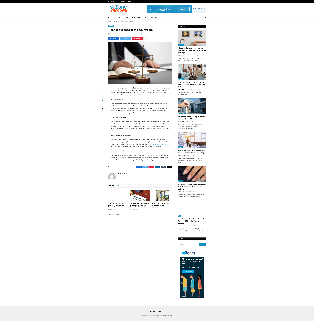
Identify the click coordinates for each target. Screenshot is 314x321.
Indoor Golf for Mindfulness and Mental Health (161, 204)
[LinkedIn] (102, 100)
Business (180, 79)
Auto (114, 17)
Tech (119, 17)
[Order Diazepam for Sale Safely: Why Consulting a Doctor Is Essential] (118, 195)
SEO (179, 215)
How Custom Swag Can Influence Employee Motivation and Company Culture (191, 84)
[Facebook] (102, 92)
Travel (146, 17)
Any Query (123, 1)
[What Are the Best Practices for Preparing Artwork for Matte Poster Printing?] (192, 38)
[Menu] (109, 17)
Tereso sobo (182, 55)
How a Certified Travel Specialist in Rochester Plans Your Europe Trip (191, 152)
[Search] (205, 17)
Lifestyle (180, 44)
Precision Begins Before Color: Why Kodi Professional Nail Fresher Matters (192, 187)
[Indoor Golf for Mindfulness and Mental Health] (162, 195)
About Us (130, 1)
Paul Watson (182, 155)
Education (153, 17)
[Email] (102, 109)
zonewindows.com (167, 315)
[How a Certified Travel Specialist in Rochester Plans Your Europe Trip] (192, 140)
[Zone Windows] (119, 9)
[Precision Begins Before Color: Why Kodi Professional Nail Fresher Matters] (192, 174)
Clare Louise (182, 225)
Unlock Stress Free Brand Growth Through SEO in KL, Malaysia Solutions (191, 221)
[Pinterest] (102, 104)
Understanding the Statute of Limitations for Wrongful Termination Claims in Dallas (139, 205)
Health (126, 17)
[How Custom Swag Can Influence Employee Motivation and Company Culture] (192, 72)
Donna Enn (181, 121)
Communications (136, 17)
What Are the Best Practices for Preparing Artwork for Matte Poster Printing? (192, 50)
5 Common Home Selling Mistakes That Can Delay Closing (191, 118)
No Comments (136, 34)
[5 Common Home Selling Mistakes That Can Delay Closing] (192, 106)
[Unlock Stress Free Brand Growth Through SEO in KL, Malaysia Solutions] (192, 208)
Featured (111, 25)
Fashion (180, 181)
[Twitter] (102, 96)
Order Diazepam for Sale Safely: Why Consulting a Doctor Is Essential (116, 205)
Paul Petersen (116, 34)
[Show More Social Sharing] (145, 38)
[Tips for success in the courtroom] (140, 63)
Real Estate (181, 113)
